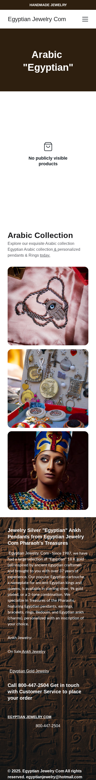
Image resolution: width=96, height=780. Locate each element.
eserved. (17, 777)
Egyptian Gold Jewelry (29, 671)
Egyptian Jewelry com (29, 717)
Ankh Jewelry (33, 652)
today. (45, 255)
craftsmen (72, 565)
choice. (22, 624)
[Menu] (85, 19)
